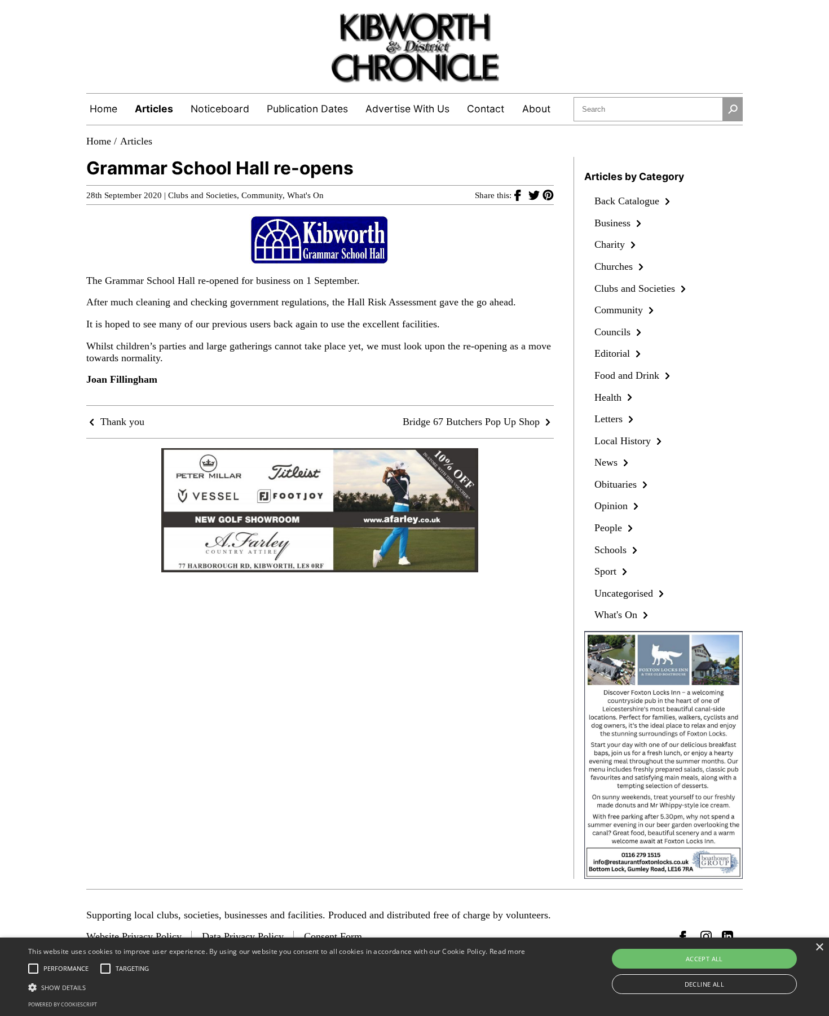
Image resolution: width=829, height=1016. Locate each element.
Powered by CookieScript (62, 1004)
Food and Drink (628, 375)
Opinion (612, 505)
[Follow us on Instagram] (706, 936)
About (536, 109)
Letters (609, 418)
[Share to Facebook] (521, 194)
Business (613, 223)
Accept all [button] (704, 958)
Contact (485, 109)
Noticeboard (220, 109)
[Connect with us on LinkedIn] (727, 936)
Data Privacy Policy (243, 936)
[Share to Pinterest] (548, 194)
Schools (611, 549)
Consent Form (333, 936)
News (607, 462)
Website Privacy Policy (134, 936)
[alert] (414, 977)
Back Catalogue (628, 201)
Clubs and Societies (202, 195)
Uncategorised (625, 593)
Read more (508, 951)
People (609, 527)
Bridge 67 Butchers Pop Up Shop (473, 421)
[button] (277, 987)
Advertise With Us (407, 109)
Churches (615, 266)
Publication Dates (307, 109)
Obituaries (617, 484)
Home (103, 109)
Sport (606, 571)
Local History (624, 440)
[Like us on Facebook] (685, 936)
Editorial (613, 353)
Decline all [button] (704, 984)
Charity (611, 244)
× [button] (819, 947)
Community (262, 195)
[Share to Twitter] (535, 194)
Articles (154, 109)
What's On (305, 195)
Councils (613, 332)
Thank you (121, 421)
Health (609, 397)
